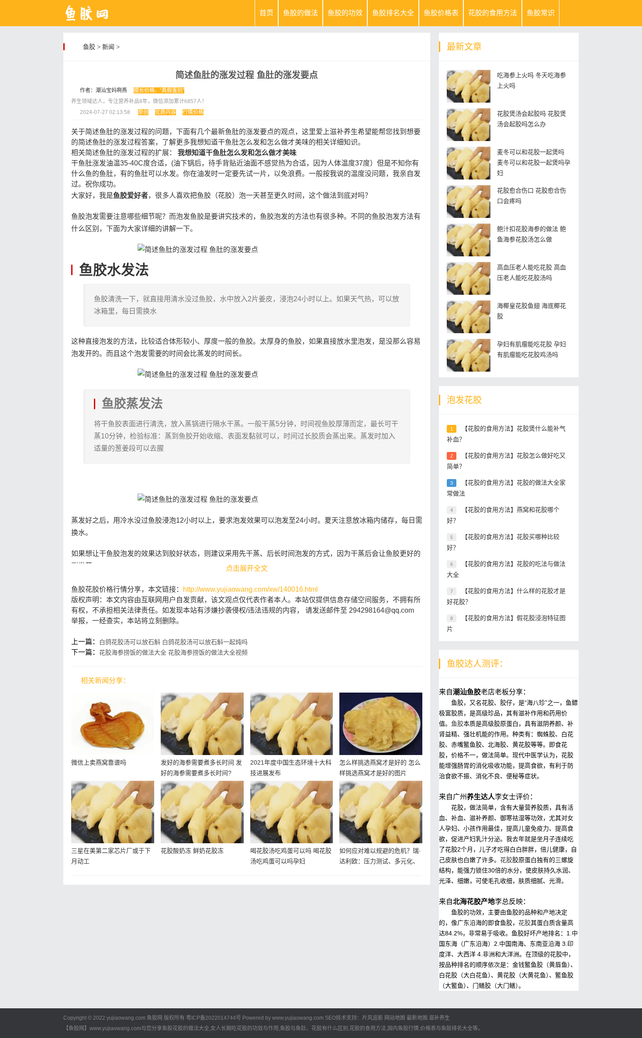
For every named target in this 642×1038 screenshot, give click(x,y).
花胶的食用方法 (492, 13)
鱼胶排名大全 (393, 13)
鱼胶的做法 (300, 13)
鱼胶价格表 (441, 13)
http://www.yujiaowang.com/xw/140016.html (250, 589)
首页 (266, 13)
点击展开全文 (247, 568)
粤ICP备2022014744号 (213, 1018)
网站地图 (394, 1018)
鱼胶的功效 (345, 13)
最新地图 (417, 1018)
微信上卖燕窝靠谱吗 (98, 762)
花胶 (506, 859)
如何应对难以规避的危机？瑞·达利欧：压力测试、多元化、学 (380, 861)
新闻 (108, 46)
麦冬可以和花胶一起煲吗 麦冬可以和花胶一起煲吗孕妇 (533, 162)
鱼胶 (89, 46)
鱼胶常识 (541, 13)
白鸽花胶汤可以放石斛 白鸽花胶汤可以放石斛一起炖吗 (173, 641)
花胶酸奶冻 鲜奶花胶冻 (192, 850)
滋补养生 (439, 1018)
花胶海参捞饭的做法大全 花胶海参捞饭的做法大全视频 (173, 652)
